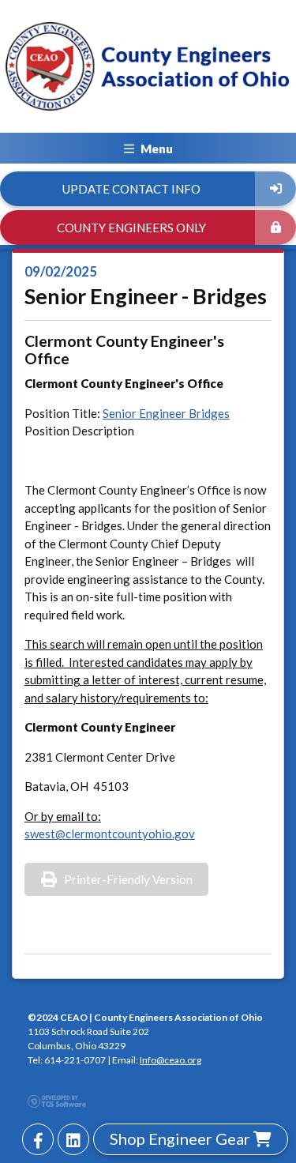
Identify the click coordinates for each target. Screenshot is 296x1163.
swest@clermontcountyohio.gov (109, 833)
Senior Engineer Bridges (166, 413)
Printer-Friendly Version (128, 879)
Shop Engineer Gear (181, 1138)
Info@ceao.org (170, 1060)
